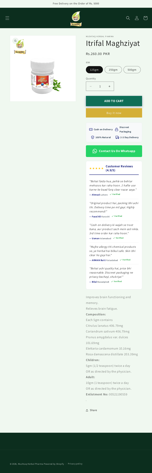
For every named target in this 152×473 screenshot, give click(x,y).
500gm (132, 69)
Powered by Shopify (54, 463)
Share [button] (93, 410)
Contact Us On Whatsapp (117, 151)
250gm (113, 69)
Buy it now (114, 113)
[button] (7, 18)
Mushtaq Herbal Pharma (30, 463)
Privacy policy (75, 463)
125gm (94, 69)
